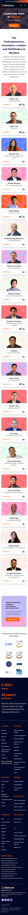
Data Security (4, 911)
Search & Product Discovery (18, 743)
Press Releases (5, 746)
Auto (2, 791)
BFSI (2, 788)
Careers (3, 754)
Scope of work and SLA (20, 835)
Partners (3, 736)
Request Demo (12, 619)
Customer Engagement (20, 735)
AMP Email (16, 750)
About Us (3, 730)
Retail (2, 784)
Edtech (3, 802)
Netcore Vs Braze (18, 806)
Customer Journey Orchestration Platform (11, 867)
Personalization (18, 759)
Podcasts (3, 828)
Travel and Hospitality (6, 799)
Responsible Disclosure (15, 908)
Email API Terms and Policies (8, 909)
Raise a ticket (17, 822)
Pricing (3, 740)
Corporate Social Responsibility (5, 750)
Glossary (3, 849)
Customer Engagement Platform (9, 858)
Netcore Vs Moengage (19, 800)
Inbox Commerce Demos (5, 842)
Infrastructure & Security (18, 789)
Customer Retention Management (19, 768)
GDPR (17, 909)
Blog (2, 819)
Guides (3, 838)
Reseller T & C (17, 847)
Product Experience (19, 738)
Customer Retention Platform (8, 865)
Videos (3, 835)
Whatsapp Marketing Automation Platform (12, 878)
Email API (16, 747)
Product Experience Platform (8, 869)
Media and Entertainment (5, 795)
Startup (3, 806)
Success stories (5, 822)
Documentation (18, 819)
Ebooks (3, 825)
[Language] (21, 5)
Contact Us (4, 758)
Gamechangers (18, 784)
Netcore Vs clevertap (19, 803)
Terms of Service (18, 832)
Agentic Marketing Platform (18, 731)
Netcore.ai (20, 1)
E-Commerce (4, 781)
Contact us (14, 25)
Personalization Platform (7, 876)
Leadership (4, 733)
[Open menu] (25, 5)
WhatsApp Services (19, 839)
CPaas (15, 772)
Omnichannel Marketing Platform (9, 862)
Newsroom (4, 743)
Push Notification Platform (8, 871)
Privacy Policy (4, 908)
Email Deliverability (18, 781)
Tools (2, 846)
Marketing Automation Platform (20, 763)
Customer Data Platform (18, 754)
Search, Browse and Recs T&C (19, 843)
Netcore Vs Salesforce (19, 810)
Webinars (3, 831)
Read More (6, 104)
